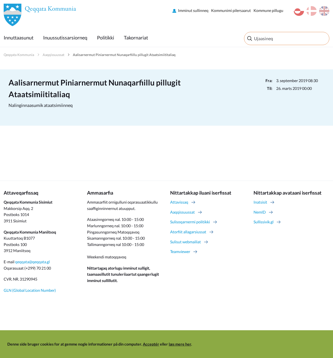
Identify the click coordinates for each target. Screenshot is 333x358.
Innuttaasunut (18, 37)
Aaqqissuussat (53, 55)
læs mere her (180, 344)
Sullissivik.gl (264, 221)
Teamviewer (180, 251)
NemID (260, 212)
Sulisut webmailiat (185, 241)
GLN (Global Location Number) (30, 290)
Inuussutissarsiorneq (65, 37)
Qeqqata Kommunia (19, 55)
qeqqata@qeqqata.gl (32, 261)
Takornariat (136, 37)
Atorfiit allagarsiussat (188, 231)
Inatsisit (260, 202)
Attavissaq (179, 202)
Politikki (105, 37)
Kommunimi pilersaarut (231, 10)
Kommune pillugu (268, 10)
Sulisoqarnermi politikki (190, 221)
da (311, 11)
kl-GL (299, 11)
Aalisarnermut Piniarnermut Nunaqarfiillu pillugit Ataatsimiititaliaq (124, 55)
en (324, 11)
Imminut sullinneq (193, 10)
